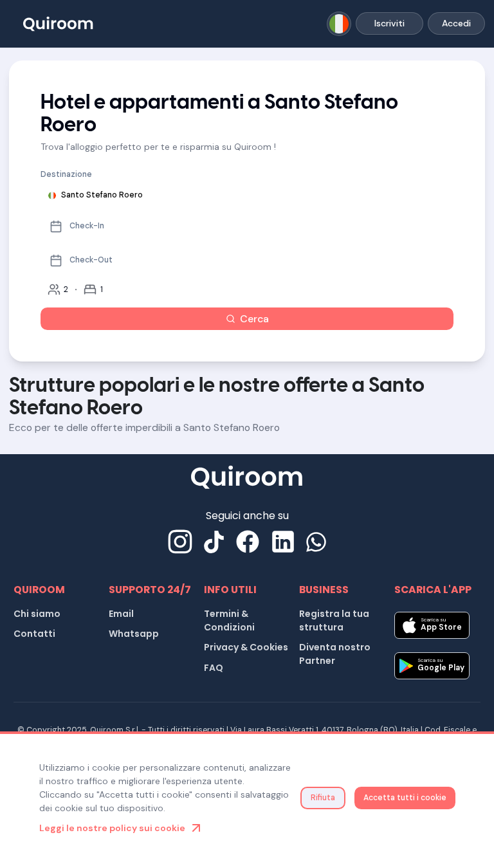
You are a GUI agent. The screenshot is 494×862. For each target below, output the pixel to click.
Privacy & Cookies (246, 647)
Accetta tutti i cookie (404, 798)
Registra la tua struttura (334, 620)
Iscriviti (389, 23)
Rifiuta (323, 798)
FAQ (213, 667)
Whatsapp (134, 633)
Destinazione (66, 174)
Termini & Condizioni (229, 620)
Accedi (456, 23)
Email (121, 613)
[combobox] (339, 24)
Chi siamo (37, 613)
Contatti (34, 633)
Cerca (254, 319)
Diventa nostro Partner (334, 654)
